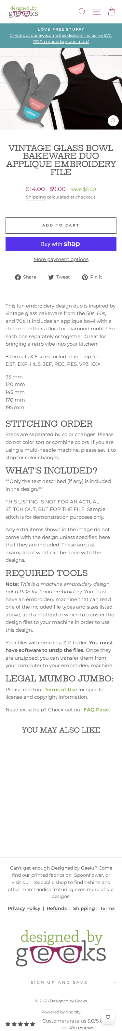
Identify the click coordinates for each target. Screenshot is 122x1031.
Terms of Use (61, 690)
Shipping (36, 197)
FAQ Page (96, 710)
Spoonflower (88, 875)
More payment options (61, 259)
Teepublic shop (50, 882)
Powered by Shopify (61, 1012)
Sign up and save (59, 982)
